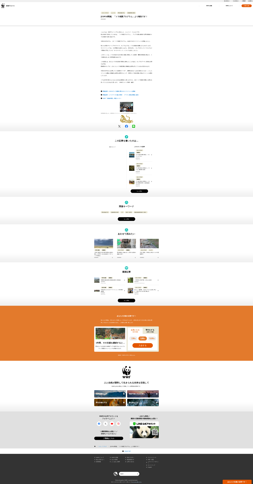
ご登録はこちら (108, 438)
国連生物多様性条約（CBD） (140, 212)
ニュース (113, 12)
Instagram (118, 423)
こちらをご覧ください (137, 482)
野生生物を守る (121, 12)
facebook (126, 126)
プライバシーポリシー (153, 462)
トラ (122, 212)
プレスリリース (152, 457)
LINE (133, 126)
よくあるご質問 (116, 461)
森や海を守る (143, 404)
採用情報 (98, 461)
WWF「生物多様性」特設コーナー (112, 98)
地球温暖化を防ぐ (111, 395)
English (150, 467)
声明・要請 (151, 459)
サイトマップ (151, 465)
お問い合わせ (130, 461)
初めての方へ (130, 457)
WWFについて (229, 5)
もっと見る (139, 191)
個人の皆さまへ (100, 459)
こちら (133, 355)
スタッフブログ (105, 12)
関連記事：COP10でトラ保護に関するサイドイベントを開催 (119, 91)
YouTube (112, 423)
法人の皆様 (114, 459)
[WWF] (95, 446)
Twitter (119, 126)
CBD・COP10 (129, 212)
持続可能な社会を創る (143, 395)
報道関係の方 (130, 459)
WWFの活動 (209, 5)
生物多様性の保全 (131, 12)
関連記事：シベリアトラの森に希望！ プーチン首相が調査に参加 (120, 95)
